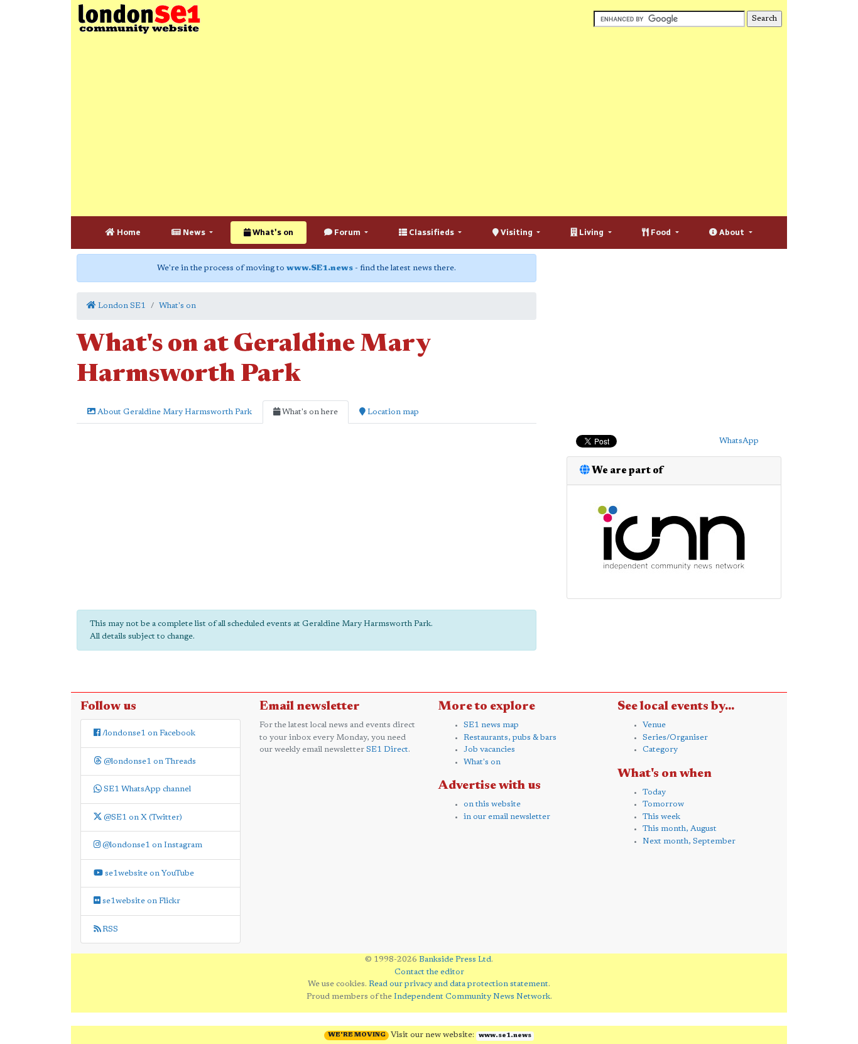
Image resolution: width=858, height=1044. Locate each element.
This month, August (680, 829)
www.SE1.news (319, 268)
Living (591, 232)
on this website (492, 804)
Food (661, 232)
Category (660, 749)
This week (661, 817)
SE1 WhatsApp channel (146, 789)
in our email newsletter (507, 817)
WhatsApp (739, 441)
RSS (109, 929)
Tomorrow (663, 804)
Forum (347, 232)
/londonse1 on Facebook (147, 733)
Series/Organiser (675, 738)
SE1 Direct (387, 749)
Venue (654, 725)
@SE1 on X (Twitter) (142, 817)
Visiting (517, 232)
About (731, 232)
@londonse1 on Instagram (151, 845)
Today (654, 792)
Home (128, 232)
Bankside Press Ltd (455, 959)
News (194, 232)
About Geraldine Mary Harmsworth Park (173, 412)
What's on (272, 232)
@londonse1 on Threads (149, 761)
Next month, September (689, 841)
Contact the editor (429, 972)
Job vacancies (489, 749)
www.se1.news (505, 1036)
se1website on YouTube (148, 873)
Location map (392, 412)
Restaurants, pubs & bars (510, 738)
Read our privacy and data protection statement (458, 984)
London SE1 (121, 306)
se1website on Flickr (140, 901)
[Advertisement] (429, 126)
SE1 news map (491, 725)
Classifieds (431, 232)
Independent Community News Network (472, 996)
